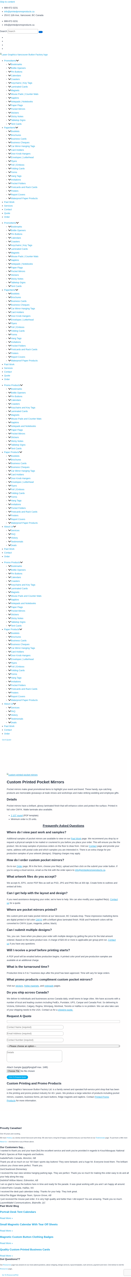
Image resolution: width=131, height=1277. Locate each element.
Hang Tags (16, 176)
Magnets (15, 90)
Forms (14, 172)
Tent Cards (16, 124)
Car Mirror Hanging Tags (23, 146)
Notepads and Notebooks (23, 426)
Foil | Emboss (17, 165)
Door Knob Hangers (20, 153)
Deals (14, 545)
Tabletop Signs (18, 120)
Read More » (6, 1218)
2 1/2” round (17, 815)
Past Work (9, 202)
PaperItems (9, 127)
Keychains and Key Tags (23, 407)
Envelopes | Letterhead (22, 157)
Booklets (15, 131)
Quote (7, 213)
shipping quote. (65, 1010)
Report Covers (18, 194)
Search (3, 31)
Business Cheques (20, 142)
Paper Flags (17, 105)
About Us (8, 526)
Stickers (15, 112)
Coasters (15, 79)
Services (8, 205)
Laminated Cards (19, 86)
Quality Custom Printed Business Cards (25, 1249)
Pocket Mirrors (18, 109)
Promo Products (12, 385)
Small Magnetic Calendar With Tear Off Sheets (29, 1224)
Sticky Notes (17, 116)
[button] (17, 60)
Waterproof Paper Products (24, 198)
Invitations (16, 179)
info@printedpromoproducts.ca (90, 870)
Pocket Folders (18, 183)
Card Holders (17, 150)
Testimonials (17, 541)
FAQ (13, 534)
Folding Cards (18, 168)
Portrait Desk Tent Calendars (18, 1211)
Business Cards (19, 139)
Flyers (14, 161)
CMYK (39, 919)
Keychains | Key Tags (21, 83)
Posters (14, 191)
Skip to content (7, 2)
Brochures (16, 135)
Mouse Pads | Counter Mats (24, 94)
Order (7, 217)
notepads (49, 986)
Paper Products (11, 452)
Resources (7, 1265)
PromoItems (10, 60)
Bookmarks (16, 64)
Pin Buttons (16, 71)
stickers (19, 986)
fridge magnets (31, 986)
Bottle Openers (18, 68)
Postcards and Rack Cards (24, 187)
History (14, 538)
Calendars (16, 75)
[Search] (41, 32)
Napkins (15, 98)
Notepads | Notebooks (22, 101)
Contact (8, 209)
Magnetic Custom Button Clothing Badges (26, 1236)
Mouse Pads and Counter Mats (26, 418)
